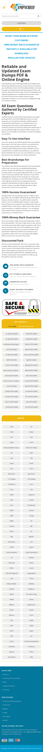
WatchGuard (31, 605)
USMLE (31, 626)
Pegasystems (31, 573)
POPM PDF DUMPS (31, 334)
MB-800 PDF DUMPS (31, 365)
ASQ (31, 458)
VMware (11, 605)
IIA (31, 531)
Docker (31, 500)
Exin (11, 505)
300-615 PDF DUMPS (31, 344)
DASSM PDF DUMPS (31, 339)
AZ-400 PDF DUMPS (12, 334)
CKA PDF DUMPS (12, 386)
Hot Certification (26, 326)
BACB (31, 463)
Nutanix (11, 652)
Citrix (11, 490)
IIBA (11, 537)
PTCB (31, 578)
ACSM (11, 432)
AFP (11, 437)
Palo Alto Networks (12, 573)
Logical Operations (31, 552)
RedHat (11, 589)
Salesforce (31, 589)
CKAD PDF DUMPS (31, 402)
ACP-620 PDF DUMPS (31, 381)
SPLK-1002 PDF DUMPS (31, 355)
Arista (11, 641)
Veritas (31, 599)
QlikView (31, 584)
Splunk (12, 594)
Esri (31, 636)
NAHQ (31, 563)
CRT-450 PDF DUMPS (31, 407)
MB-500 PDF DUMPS (31, 370)
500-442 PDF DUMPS (11, 376)
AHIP (11, 626)
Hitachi (31, 610)
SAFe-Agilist (6, 716)
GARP (11, 516)
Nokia (11, 610)
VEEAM (12, 599)
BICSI (31, 469)
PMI (12, 578)
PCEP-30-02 (6, 705)
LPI (12, 558)
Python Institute (11, 584)
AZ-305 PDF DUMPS (31, 391)
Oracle (31, 568)
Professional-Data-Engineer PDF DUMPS (12, 344)
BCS (11, 469)
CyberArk (31, 495)
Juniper (31, 547)
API (12, 453)
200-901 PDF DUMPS (11, 391)
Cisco (31, 484)
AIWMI (31, 620)
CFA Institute (31, 479)
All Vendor (6, 690)
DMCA (5, 682)
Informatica (11, 542)
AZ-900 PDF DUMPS (12, 339)
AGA (31, 437)
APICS (31, 453)
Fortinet (31, 510)
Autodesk (12, 647)
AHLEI (11, 442)
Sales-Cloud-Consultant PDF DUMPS (12, 370)
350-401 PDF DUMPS (11, 397)
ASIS (11, 458)
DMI (11, 500)
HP (31, 521)
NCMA (12, 568)
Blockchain (11, 474)
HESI (11, 636)
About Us (6, 674)
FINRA (11, 510)
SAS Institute (11, 657)
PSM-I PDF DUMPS (31, 376)
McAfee (31, 558)
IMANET (31, 537)
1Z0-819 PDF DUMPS (11, 407)
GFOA (11, 631)
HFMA (11, 521)
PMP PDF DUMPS (12, 360)
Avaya (12, 463)
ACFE (11, 427)
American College (31, 448)
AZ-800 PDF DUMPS (12, 355)
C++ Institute (12, 479)
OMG (31, 657)
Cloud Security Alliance (31, 641)
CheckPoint (11, 484)
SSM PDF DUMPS (31, 360)
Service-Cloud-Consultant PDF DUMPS (12, 381)
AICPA (31, 442)
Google (31, 516)
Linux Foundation (11, 552)
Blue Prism (31, 474)
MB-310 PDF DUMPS (31, 349)
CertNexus (31, 647)
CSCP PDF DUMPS (11, 349)
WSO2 (31, 652)
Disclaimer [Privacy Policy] (11, 678)
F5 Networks (31, 505)
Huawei (11, 526)
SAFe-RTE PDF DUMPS (31, 386)
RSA (11, 620)
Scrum (31, 615)
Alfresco (11, 615)
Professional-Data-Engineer (12, 701)
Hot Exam (12, 326)
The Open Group (31, 594)
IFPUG (12, 531)
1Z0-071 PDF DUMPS (11, 365)
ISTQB (12, 547)
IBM (31, 526)
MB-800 (5, 709)
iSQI (31, 542)
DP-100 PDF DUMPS (31, 397)
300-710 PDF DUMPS (11, 402)
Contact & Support (9, 686)
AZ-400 (5, 713)
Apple (31, 631)
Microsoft (12, 563)
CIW (31, 490)
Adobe (31, 432)
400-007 (5, 720)
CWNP (12, 495)
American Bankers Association (12, 448)
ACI (31, 427)
